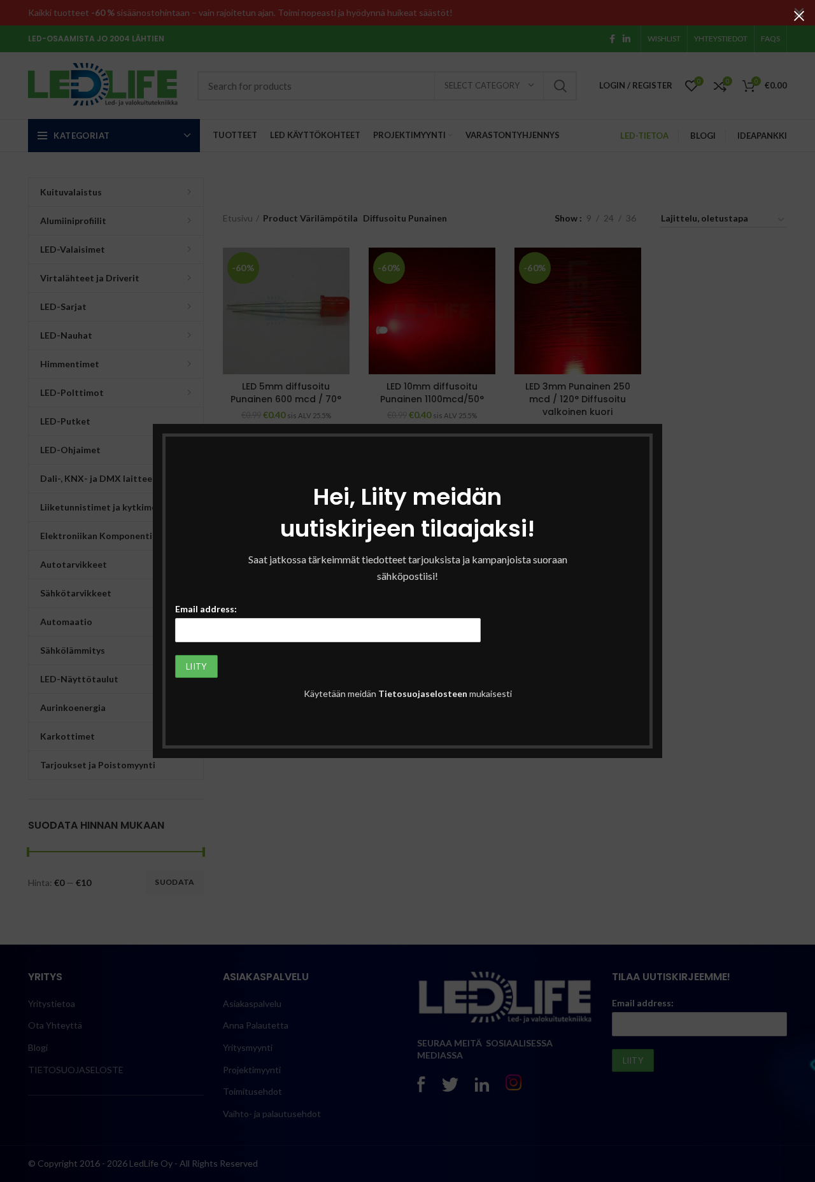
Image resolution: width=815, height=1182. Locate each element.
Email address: (206, 608)
